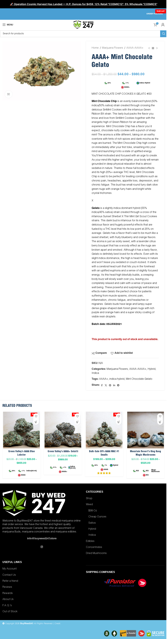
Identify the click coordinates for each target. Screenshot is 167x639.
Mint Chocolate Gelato (139, 379)
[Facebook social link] (102, 385)
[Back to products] (153, 48)
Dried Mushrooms (96, 553)
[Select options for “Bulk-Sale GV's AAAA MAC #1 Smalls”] (119, 422)
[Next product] (157, 48)
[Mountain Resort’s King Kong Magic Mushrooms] (146, 430)
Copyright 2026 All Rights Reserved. (29, 624)
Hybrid (151, 369)
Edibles (90, 541)
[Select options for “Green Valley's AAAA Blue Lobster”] (36, 422)
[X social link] (106, 385)
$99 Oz (92, 511)
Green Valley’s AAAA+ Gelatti (63, 451)
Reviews (7, 587)
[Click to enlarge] (8, 94)
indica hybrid (116, 379)
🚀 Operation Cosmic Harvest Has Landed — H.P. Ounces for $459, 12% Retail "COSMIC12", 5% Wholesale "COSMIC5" (83, 4)
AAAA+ (103, 379)
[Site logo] (83, 24)
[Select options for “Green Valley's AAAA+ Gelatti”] (77, 422)
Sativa (92, 523)
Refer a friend (10, 581)
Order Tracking (154, 14)
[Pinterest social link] (110, 385)
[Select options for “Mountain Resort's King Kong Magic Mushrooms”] (160, 422)
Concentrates (94, 547)
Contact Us (9, 575)
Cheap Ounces (97, 517)
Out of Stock (9, 611)
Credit (57, 624)
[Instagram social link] (41, 547)
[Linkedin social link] (114, 385)
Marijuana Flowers (112, 48)
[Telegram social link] (118, 385)
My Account (9, 569)
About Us (8, 599)
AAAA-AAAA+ (134, 48)
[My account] (163, 24)
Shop (89, 498)
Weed (89, 504)
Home (95, 48)
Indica (95, 373)
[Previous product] (149, 48)
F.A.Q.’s (7, 605)
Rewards (7, 593)
